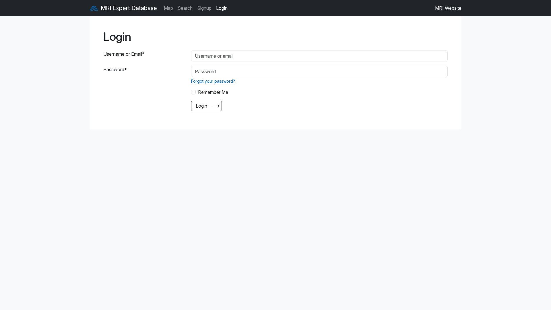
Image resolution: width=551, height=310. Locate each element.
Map (168, 8)
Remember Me (213, 92)
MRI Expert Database (128, 8)
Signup (204, 8)
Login (222, 8)
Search (185, 8)
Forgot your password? (213, 81)
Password (115, 69)
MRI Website (448, 8)
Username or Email (124, 54)
